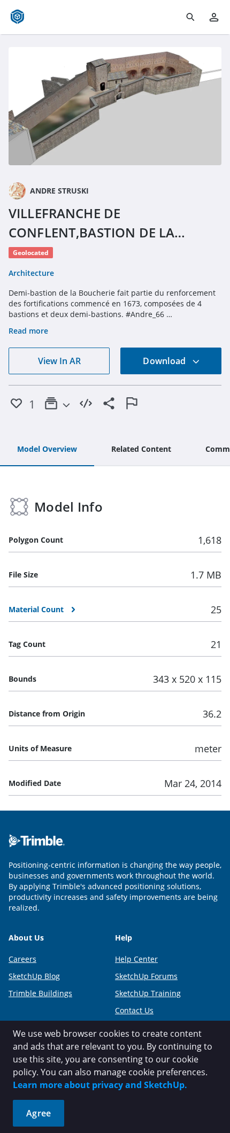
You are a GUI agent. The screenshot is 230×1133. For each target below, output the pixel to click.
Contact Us (134, 1010)
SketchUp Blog (34, 976)
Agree (38, 1113)
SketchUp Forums (146, 976)
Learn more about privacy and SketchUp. (100, 1085)
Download (165, 361)
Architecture (31, 273)
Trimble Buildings (40, 993)
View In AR (59, 361)
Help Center (136, 959)
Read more (28, 331)
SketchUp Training (148, 993)
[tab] (47, 449)
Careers (22, 959)
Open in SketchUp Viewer (115, 106)
